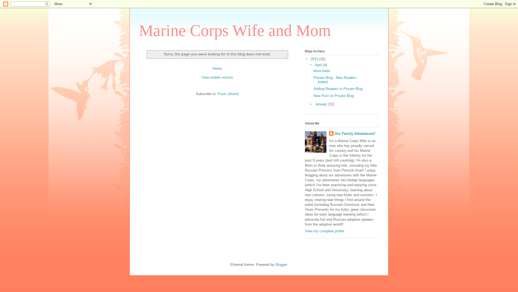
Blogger (281, 265)
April (319, 65)
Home (217, 68)
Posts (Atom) (228, 94)
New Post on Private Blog (333, 96)
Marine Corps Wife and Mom (235, 30)
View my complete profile (324, 231)
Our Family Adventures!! (355, 134)
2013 (315, 59)
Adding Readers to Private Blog (338, 89)
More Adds (321, 71)
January (321, 104)
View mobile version (217, 77)
